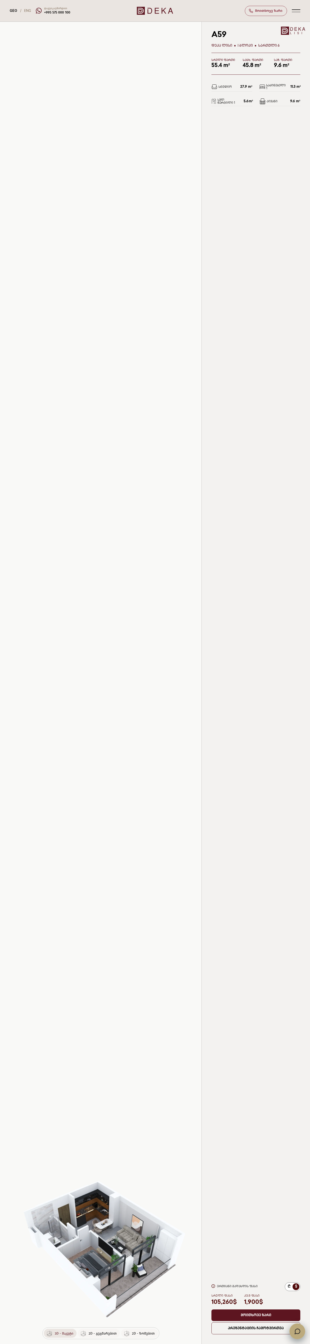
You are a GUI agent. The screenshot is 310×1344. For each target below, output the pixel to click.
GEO (13, 10)
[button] (255, 1315)
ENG (27, 10)
